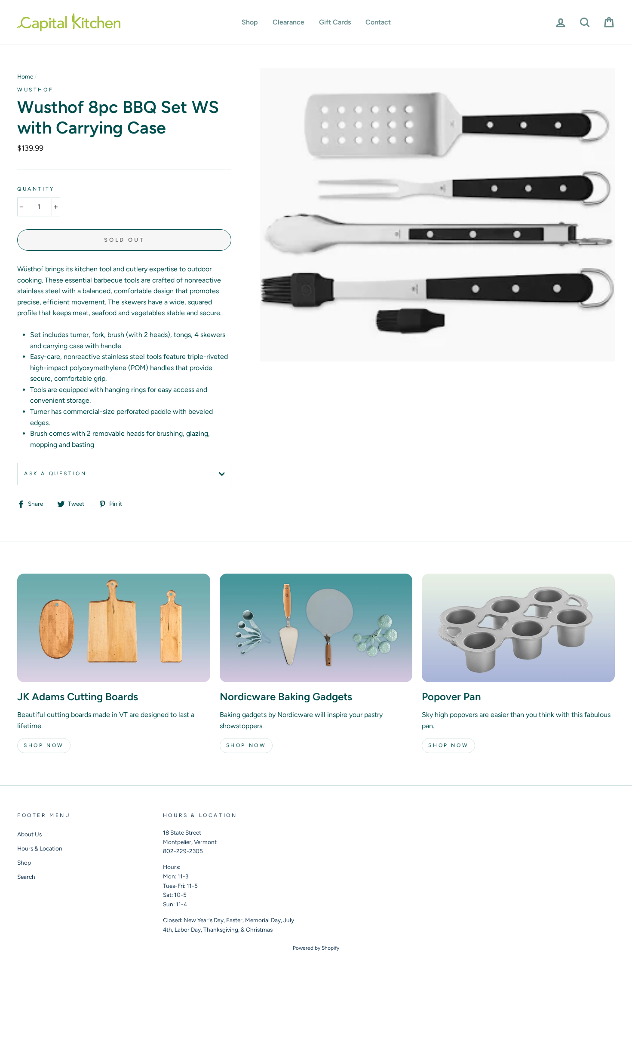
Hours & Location (39, 848)
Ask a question (55, 474)
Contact (378, 22)
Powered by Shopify (316, 948)
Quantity (36, 189)
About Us (29, 834)
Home (25, 76)
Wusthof (35, 90)
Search (26, 876)
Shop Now (44, 745)
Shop (250, 22)
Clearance (288, 22)
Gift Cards (335, 22)
